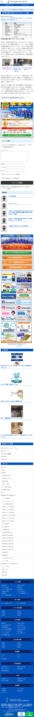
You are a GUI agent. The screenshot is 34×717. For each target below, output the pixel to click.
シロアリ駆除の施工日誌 (12, 18)
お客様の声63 (4, 459)
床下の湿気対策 (5, 523)
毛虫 (19, 656)
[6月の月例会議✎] (4, 198)
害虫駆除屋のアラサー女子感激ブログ (9, 563)
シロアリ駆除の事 (6, 498)
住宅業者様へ (20, 680)
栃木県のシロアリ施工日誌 (8, 521)
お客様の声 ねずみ (6, 475)
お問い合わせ (26, 4)
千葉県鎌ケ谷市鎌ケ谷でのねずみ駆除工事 (18, 226)
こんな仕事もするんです (7, 558)
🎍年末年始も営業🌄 (6, 453)
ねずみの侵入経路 (21, 629)
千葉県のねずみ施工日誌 (7, 538)
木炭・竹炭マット (6, 668)
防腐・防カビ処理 (21, 666)
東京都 (3, 611)
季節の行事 (4, 572)
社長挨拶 (4, 688)
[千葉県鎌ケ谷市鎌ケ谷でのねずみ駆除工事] (4, 228)
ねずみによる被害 (21, 627)
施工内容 (4, 585)
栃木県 (19, 615)
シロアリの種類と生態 (6, 589)
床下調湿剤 (20, 668)
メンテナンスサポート (6, 631)
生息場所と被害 (5, 591)
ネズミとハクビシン (13, 203)
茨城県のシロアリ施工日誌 (8, 518)
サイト (2, 170)
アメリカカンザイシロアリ (8, 501)
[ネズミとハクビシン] (4, 206)
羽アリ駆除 (17, 599)
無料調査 (20, 587)
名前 (3, 164)
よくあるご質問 (21, 591)
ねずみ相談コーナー (22, 633)
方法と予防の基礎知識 (6, 629)
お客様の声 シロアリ (6, 478)
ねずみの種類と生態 (6, 625)
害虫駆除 (17, 651)
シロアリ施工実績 (17, 607)
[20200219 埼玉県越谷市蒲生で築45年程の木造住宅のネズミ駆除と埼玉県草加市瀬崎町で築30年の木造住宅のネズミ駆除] (4, 213)
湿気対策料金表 (5, 670)
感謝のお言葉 (5, 481)
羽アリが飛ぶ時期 (21, 603)
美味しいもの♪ (5, 569)
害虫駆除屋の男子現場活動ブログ (9, 19)
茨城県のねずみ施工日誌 (7, 546)
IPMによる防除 (5, 680)
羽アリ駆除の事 (5, 526)
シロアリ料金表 (5, 587)
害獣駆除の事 (5, 555)
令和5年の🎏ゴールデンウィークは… (9, 448)
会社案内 (17, 685)
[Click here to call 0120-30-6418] (17, 246)
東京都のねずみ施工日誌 (7, 535)
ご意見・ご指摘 (5, 484)
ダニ (19, 655)
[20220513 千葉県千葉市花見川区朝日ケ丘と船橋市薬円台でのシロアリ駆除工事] (4, 221)
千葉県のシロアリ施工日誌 (8, 509)
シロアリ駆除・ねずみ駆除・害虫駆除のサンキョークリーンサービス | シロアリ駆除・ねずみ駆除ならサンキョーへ (17, 700)
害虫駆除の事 (5, 552)
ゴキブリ (4, 655)
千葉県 (3, 613)
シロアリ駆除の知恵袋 (6, 487)
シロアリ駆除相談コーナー (23, 593)
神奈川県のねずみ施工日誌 (8, 543)
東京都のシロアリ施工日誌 (8, 506)
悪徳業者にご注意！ (22, 678)
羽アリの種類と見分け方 (7, 603)
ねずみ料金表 (20, 625)
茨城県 (3, 615)
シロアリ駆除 (17, 581)
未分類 (2, 492)
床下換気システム (6, 666)
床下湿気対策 (17, 663)
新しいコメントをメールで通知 (11, 174)
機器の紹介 (20, 631)
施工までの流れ (21, 585)
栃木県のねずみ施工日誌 (7, 549)
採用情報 (4, 690)
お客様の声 (3, 472)
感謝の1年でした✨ (5, 451)
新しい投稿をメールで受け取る (11, 178)
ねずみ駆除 (17, 619)
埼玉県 (19, 611)
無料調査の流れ (5, 627)
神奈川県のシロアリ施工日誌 (8, 515)
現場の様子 (4, 575)
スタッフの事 (5, 560)
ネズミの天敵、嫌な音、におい (10, 384)
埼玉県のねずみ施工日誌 (7, 541)
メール (3, 167)
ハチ (3, 656)
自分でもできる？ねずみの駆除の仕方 (11, 401)
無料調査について (6, 678)
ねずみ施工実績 (17, 639)
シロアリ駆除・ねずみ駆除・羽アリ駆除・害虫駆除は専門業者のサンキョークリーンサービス (17, 1)
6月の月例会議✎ (12, 196)
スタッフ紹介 (20, 688)
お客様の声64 (4, 456)
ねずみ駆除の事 (5, 529)
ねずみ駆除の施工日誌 (7, 532)
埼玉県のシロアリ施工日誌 (25, 18)
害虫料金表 (4, 658)
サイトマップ (5, 692)
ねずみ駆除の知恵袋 (5, 489)
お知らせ (3, 469)
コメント (4, 150)
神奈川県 (20, 613)
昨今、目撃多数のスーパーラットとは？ (12, 418)
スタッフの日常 (5, 566)
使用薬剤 (4, 593)
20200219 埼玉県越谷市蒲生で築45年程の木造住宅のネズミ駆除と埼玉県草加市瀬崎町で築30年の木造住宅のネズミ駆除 (21, 212)
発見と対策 (20, 589)
